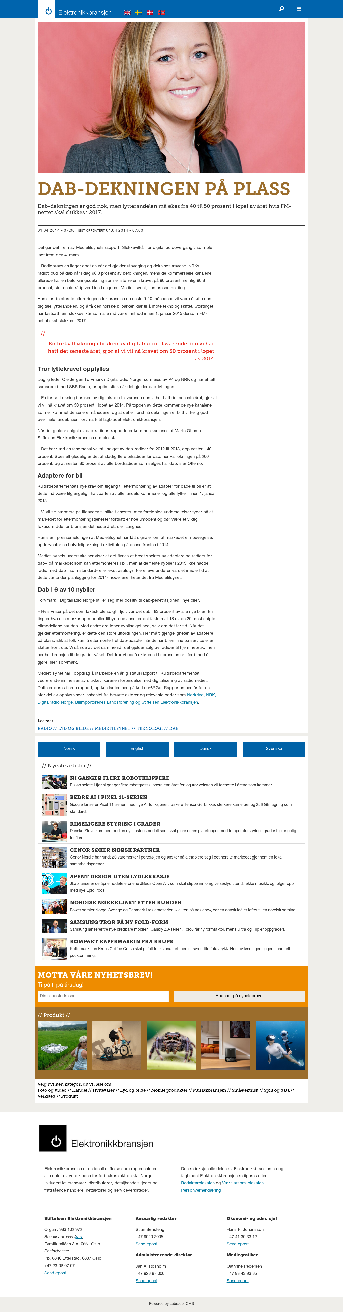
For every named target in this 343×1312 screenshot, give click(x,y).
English (137, 749)
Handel (79, 1090)
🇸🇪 (138, 13)
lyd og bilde (73, 728)
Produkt (69, 1096)
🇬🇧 (127, 13)
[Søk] (282, 9)
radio (45, 728)
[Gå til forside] (73, 9)
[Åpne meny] (299, 9)
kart (78, 1237)
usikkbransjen (211, 1090)
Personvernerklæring (201, 1191)
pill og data (278, 1090)
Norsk (69, 749)
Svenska (274, 749)
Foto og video (52, 1090)
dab (174, 728)
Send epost (55, 1273)
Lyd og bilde (133, 1090)
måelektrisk (246, 1090)
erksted (47, 1096)
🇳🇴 (161, 13)
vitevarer (105, 1090)
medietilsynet (112, 728)
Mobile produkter (169, 1090)
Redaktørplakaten (198, 1183)
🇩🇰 (150, 13)
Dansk (206, 749)
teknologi (150, 728)
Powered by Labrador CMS (171, 1304)
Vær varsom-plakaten (243, 1183)
